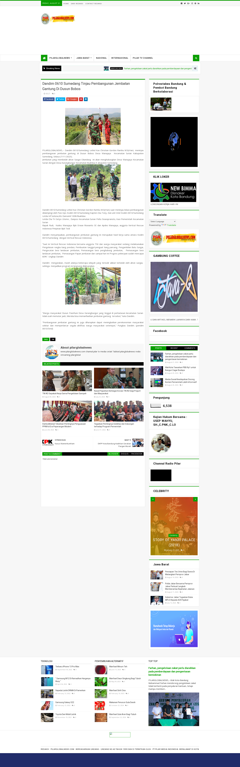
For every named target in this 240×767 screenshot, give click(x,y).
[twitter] (184, 3)
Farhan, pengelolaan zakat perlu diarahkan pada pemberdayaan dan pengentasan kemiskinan (135, 68)
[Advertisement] (148, 30)
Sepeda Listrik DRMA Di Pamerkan (70, 690)
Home (66, 3)
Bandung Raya (86, 68)
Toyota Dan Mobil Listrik (65, 714)
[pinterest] (195, 3)
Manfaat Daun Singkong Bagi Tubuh (125, 678)
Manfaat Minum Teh (118, 666)
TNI (53, 339)
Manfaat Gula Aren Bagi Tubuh (122, 714)
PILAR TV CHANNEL (143, 58)
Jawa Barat (83, 58)
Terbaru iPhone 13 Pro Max (67, 666)
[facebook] (181, 3)
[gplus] (188, 3)
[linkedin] (198, 3)
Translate (171, 225)
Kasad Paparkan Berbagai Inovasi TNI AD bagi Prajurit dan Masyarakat (117, 392)
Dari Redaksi (77, 3)
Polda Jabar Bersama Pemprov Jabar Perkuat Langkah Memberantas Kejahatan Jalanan (179, 586)
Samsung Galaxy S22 (64, 702)
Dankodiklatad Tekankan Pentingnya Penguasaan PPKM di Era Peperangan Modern (64, 425)
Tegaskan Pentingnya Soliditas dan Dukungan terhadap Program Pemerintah (114, 425)
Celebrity (174, 535)
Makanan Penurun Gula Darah (122, 702)
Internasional (119, 58)
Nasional (101, 58)
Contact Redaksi (93, 3)
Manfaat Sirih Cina (117, 690)
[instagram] (192, 3)
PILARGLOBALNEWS (59, 58)
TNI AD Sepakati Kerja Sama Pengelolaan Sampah (64, 393)
